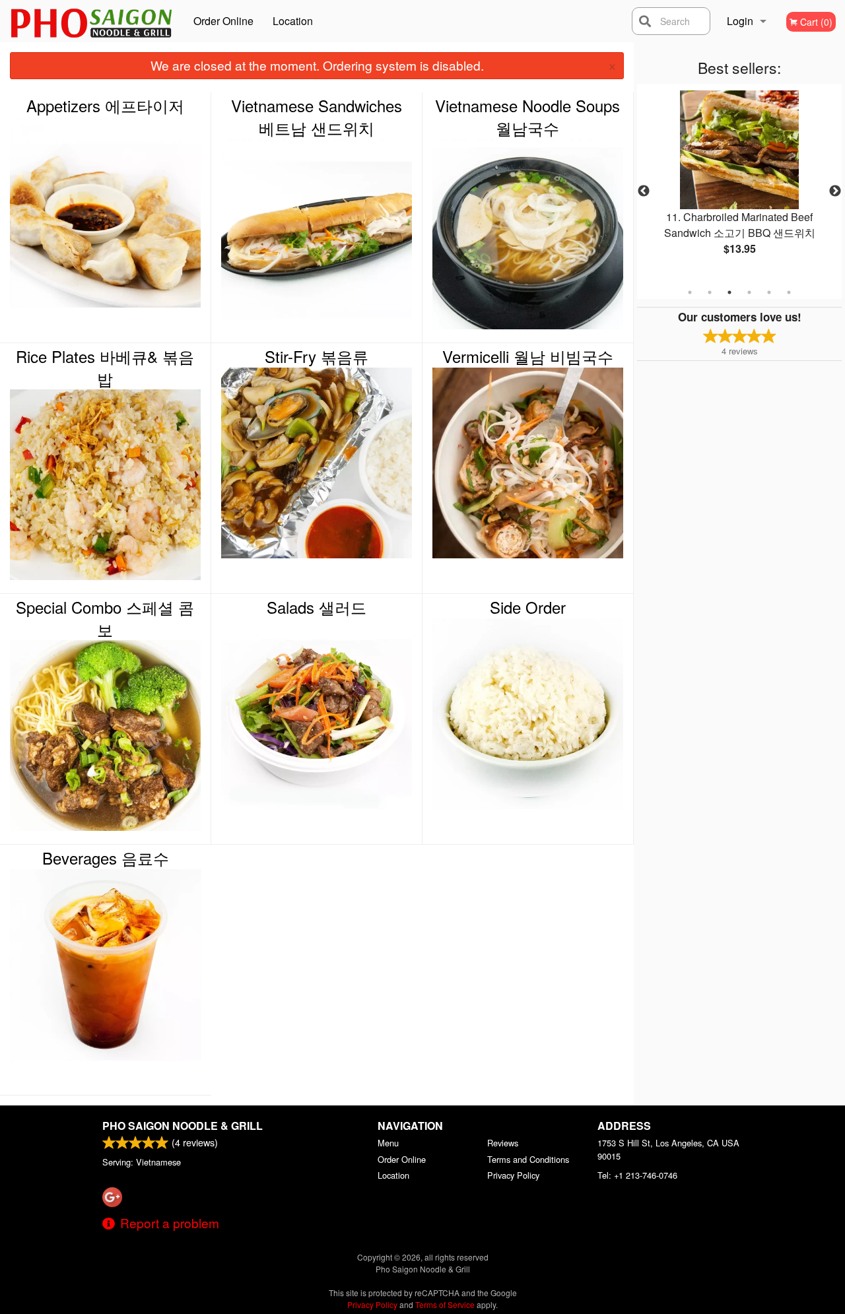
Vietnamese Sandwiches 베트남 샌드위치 (316, 116)
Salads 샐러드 (316, 607)
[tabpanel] (739, 183)
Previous (643, 191)
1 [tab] (689, 292)
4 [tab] (749, 292)
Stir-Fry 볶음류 (316, 356)
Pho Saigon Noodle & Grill (182, 1125)
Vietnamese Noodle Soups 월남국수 (527, 116)
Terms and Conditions (528, 1159)
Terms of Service (445, 1304)
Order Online (223, 20)
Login (740, 20)
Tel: (637, 1175)
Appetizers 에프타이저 (105, 105)
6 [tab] (788, 292)
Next (835, 191)
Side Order (528, 607)
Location (293, 20)
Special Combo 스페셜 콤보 (105, 618)
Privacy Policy (513, 1175)
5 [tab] (769, 292)
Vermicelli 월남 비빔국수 (527, 356)
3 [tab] (729, 292)
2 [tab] (709, 292)
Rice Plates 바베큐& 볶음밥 (105, 367)
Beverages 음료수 (105, 858)
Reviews (502, 1142)
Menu (388, 1142)
